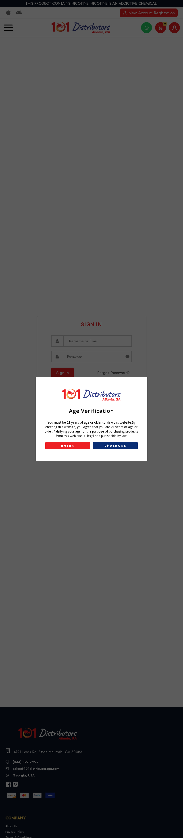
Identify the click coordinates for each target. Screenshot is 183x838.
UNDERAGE (115, 446)
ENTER (67, 446)
